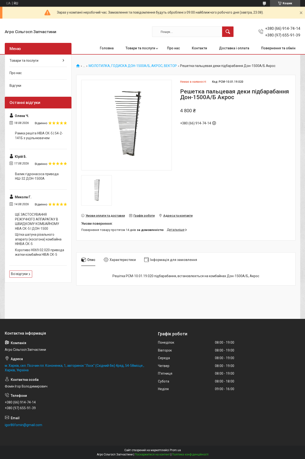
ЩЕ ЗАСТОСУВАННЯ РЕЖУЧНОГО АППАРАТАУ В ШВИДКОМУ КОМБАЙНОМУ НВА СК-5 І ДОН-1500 (37, 221)
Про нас (173, 48)
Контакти (199, 48)
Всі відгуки (19, 274)
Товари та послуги (140, 48)
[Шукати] (228, 31)
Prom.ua (175, 450)
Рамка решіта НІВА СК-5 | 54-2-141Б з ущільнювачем (39, 135)
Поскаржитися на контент (152, 454)
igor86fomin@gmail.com (23, 425)
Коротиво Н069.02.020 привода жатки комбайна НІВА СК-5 (39, 252)
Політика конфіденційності (190, 454)
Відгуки (15, 85)
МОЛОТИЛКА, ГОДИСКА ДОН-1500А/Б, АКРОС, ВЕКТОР (133, 66)
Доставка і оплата (234, 48)
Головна (107, 48)
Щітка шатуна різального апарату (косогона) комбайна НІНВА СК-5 (38, 239)
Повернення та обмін (278, 48)
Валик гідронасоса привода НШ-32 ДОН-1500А (37, 176)
